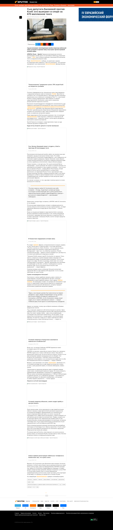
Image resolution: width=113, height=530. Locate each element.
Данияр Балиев (61, 479)
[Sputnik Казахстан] (22, 3)
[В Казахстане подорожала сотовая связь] (46, 228)
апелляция (30, 486)
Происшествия (35, 501)
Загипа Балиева (54, 479)
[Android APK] (93, 519)
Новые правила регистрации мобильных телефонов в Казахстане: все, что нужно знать (46, 456)
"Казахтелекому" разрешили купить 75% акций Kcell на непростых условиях (45, 85)
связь (37, 486)
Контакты (34, 513)
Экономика (30, 479)
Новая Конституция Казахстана (81, 501)
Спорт (57, 501)
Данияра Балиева (32, 116)
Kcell (34, 57)
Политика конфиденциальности (57, 513)
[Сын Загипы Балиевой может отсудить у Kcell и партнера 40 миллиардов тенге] (46, 136)
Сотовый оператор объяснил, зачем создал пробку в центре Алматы (45, 402)
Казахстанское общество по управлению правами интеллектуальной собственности (43, 484)
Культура (52, 501)
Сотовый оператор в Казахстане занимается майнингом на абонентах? (43, 340)
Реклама (40, 513)
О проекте (17, 513)
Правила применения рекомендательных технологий (26, 515)
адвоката (35, 245)
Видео (42, 501)
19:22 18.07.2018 (30, 16)
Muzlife (54, 94)
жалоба (63, 484)
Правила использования (26, 513)
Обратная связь (42, 515)
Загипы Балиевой (50, 64)
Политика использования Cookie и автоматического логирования (80, 513)
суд (60, 484)
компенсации (52, 362)
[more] (64, 89)
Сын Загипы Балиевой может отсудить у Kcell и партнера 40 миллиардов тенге (44, 147)
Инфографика (63, 501)
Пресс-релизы (46, 513)
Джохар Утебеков (47, 479)
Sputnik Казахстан (36, 61)
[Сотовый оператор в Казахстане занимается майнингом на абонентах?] (46, 329)
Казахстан (40, 479)
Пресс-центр (70, 501)
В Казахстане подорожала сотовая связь (41, 239)
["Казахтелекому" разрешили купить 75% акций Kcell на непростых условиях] (46, 74)
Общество (35, 479)
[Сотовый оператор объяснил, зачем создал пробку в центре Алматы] (46, 391)
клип (34, 486)
